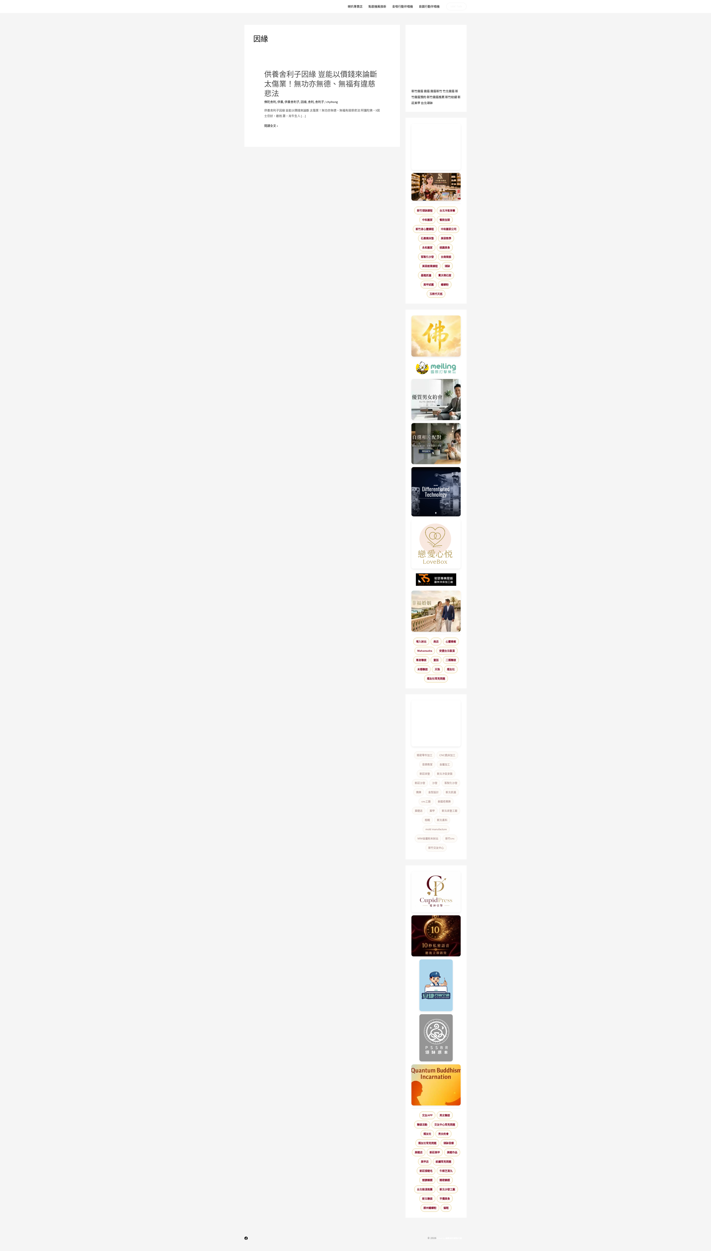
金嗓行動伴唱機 (402, 6)
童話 (436, 660)
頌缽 (447, 266)
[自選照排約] (436, 443)
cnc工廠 (426, 801)
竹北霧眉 (449, 91)
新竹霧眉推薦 (436, 97)
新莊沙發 (420, 782)
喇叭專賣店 (355, 6)
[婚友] (436, 544)
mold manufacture (436, 829)
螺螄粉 (445, 284)
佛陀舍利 (270, 102)
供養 (280, 102)
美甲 (432, 810)
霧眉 (427, 91)
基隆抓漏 (426, 275)
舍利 (311, 102)
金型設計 (433, 792)
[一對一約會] (436, 399)
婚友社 (451, 669)
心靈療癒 (451, 641)
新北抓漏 (451, 792)
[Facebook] (246, 1238)
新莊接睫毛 (426, 1170)
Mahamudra (424, 650)
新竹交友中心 (436, 847)
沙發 (434, 782)
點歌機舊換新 (377, 6)
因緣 (304, 102)
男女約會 (443, 1133)
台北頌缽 (427, 103)
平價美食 (445, 1198)
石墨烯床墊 (427, 238)
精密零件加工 (424, 755)
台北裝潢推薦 (425, 1189)
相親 (427, 820)
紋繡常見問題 (443, 1161)
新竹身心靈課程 (425, 229)
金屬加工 (445, 764)
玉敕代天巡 (436, 293)
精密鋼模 (445, 1180)
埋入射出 (421, 641)
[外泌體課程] (436, 187)
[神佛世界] (436, 336)
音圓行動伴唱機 (429, 6)
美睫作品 (452, 1152)
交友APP (427, 1115)
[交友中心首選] (436, 891)
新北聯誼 (427, 1198)
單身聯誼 (421, 660)
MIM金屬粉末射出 (428, 838)
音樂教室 (427, 764)
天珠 (437, 669)
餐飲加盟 (445, 219)
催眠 (446, 1207)
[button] (456, 6)
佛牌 (418, 792)
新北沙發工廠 (447, 1189)
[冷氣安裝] (436, 985)
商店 (436, 641)
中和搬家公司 (448, 229)
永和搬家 (427, 247)
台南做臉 (446, 256)
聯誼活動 (422, 1124)
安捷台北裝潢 (447, 650)
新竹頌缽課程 (425, 210)
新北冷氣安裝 (445, 773)
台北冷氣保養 (447, 210)
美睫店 (419, 810)
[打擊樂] (436, 368)
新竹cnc (450, 838)
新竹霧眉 (417, 91)
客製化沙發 (427, 256)
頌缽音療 (448, 1143)
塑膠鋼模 (427, 1180)
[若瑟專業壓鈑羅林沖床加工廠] (436, 580)
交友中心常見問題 (444, 1124)
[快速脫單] (436, 611)
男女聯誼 (445, 1115)
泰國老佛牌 (444, 801)
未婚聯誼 (422, 669)
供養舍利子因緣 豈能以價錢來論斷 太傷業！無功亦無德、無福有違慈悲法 (320, 84)
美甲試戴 (428, 284)
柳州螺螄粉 (429, 1207)
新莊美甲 (435, 1152)
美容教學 (446, 238)
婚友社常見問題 (436, 678)
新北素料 (442, 820)
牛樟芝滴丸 (446, 1170)
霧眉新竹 (436, 91)
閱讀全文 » (271, 126)
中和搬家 (427, 219)
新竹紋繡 (451, 97)
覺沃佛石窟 (444, 275)
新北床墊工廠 (449, 810)
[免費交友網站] (436, 936)
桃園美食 (445, 247)
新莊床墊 (425, 773)
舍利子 (319, 102)
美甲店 (425, 1161)
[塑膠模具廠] (436, 491)
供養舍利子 (292, 102)
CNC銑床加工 (447, 755)
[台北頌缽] (436, 1037)
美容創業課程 (430, 266)
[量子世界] (436, 1084)
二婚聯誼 (451, 660)
